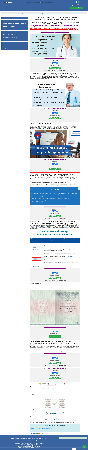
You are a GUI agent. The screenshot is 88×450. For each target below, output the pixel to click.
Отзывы (25, 446)
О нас (4, 45)
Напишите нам (27, 445)
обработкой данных (25, 448)
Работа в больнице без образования (9, 34)
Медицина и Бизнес (6, 40)
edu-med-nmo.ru (8, 2)
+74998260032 (55, 60)
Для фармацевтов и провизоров (9, 26)
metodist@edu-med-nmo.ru (55, 65)
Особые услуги (5, 29)
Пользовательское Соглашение (35, 446)
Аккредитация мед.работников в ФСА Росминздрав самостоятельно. (41, 428)
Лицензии (22, 446)
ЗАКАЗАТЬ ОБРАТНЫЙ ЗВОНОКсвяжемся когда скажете (55, 68)
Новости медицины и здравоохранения (10, 37)
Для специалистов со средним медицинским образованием (14, 23)
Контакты (4, 48)
